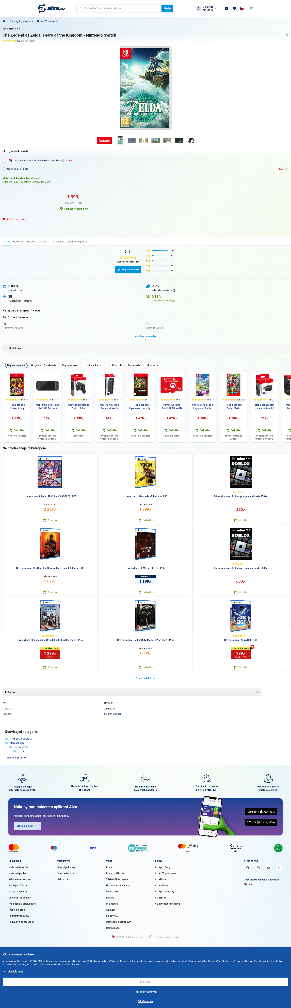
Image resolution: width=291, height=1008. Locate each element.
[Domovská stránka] (4, 21)
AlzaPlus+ (160, 879)
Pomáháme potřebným (118, 922)
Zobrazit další (143, 678)
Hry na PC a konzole (47, 21)
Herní (21, 751)
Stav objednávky (66, 867)
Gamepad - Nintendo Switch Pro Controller (37, 160)
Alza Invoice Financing (167, 903)
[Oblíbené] (234, 8)
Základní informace (117, 879)
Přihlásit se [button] (207, 10)
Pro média (112, 903)
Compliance (112, 928)
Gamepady (79, 436)
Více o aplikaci (25, 826)
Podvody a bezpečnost (21, 922)
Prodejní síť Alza (17, 885)
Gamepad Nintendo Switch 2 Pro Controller (78, 407)
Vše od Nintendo (11, 28)
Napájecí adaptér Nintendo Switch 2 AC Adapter (264, 407)
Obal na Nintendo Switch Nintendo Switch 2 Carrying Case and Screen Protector (109, 407)
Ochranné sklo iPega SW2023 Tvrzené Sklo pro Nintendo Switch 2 (47, 407)
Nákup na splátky (17, 891)
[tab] (7, 241)
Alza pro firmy (162, 867)
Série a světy (21, 747)
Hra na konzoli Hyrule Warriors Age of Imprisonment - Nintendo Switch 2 (140, 407)
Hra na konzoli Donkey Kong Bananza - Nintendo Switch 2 (17, 407)
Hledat (167, 8)
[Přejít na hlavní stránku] (52, 8)
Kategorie (10, 692)
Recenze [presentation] (18, 241)
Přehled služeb (16, 909)
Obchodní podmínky (19, 897)
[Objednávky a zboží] (227, 8)
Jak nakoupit (64, 879)
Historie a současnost (118, 885)
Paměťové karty (171, 436)
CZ (250, 883)
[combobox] (118, 8)
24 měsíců (109, 708)
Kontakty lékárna (115, 873)
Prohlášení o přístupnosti (22, 903)
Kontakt (110, 867)
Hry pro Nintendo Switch (233, 437)
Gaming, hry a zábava (21, 21)
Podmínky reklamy (18, 915)
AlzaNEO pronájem (165, 873)
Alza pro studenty (164, 891)
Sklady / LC (112, 915)
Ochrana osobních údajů (167, 937)
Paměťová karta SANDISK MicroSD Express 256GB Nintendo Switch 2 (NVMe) (172, 407)
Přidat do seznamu (16, 219)
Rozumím (145, 982)
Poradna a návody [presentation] (36, 241)
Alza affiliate (161, 885)
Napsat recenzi (130, 269)
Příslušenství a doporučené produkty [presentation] (70, 241)
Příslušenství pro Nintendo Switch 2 (47, 437)
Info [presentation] (7, 241)
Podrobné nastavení (145, 992)
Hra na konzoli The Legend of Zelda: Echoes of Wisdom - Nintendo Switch (202, 407)
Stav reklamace (65, 873)
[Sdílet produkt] (286, 34)
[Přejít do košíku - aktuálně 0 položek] (251, 8)
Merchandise (17, 743)
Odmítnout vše (145, 1001)
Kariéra (110, 897)
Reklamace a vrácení (19, 879)
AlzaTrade (160, 897)
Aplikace (111, 909)
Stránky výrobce (112, 713)
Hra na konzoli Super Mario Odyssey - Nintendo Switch (234, 407)
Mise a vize (112, 891)
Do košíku (52, 520)
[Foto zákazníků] (191, 140)
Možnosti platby (17, 873)
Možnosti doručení (18, 867)
